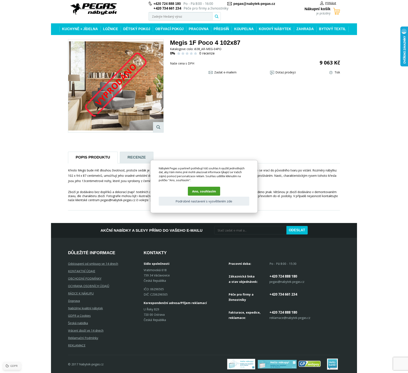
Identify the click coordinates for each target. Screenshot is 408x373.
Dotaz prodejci (285, 72)
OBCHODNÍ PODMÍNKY (84, 278)
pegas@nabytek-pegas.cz (254, 4)
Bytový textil (332, 29)
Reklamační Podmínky (83, 338)
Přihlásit (330, 3)
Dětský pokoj (136, 29)
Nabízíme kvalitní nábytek (85, 308)
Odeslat (297, 230)
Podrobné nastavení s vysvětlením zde (204, 201)
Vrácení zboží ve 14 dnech (85, 330)
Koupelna (244, 29)
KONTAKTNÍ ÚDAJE (81, 271)
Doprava (74, 301)
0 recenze (207, 53)
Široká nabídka (78, 323)
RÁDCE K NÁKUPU (81, 293)
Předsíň (221, 29)
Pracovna (199, 29)
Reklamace (76, 345)
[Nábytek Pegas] (93, 9)
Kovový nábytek (275, 29)
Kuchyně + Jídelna (80, 29)
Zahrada (305, 29)
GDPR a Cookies (79, 316)
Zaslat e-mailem (225, 72)
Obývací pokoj (169, 29)
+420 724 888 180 (167, 4)
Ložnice (110, 29)
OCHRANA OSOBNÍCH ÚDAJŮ (88, 286)
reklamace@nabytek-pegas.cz (289, 318)
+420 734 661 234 (283, 294)
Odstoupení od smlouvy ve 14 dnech (93, 264)
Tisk (337, 72)
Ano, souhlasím (204, 191)
